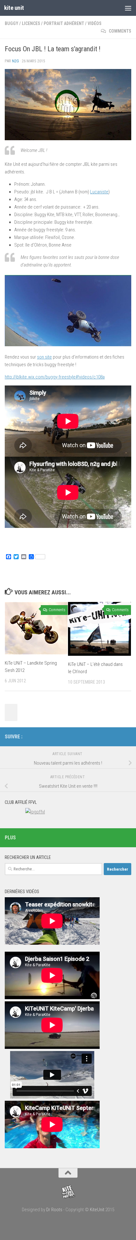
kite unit (14, 7)
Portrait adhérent (64, 23)
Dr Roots (54, 1209)
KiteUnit (97, 1209)
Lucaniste (99, 192)
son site (44, 357)
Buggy (11, 23)
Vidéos (95, 23)
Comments (119, 31)
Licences (31, 23)
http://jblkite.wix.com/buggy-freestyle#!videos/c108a (55, 377)
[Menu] (128, 8)
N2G (15, 61)
